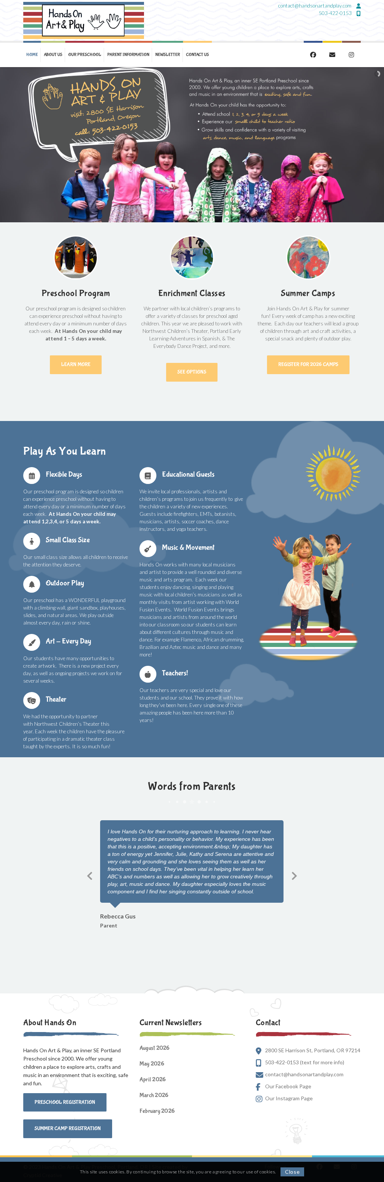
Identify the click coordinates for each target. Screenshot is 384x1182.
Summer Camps (308, 293)
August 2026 (155, 1048)
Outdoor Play (65, 583)
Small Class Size (68, 540)
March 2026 (154, 1095)
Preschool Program (76, 293)
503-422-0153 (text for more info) (304, 1062)
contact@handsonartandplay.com (315, 6)
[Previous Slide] (89, 874)
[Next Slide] (294, 874)
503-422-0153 (336, 13)
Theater (56, 699)
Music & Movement (188, 547)
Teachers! (175, 673)
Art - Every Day (68, 641)
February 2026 (157, 1111)
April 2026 (153, 1079)
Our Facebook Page (288, 1086)
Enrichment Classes (192, 293)
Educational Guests (188, 474)
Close (292, 1172)
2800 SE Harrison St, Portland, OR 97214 (312, 1050)
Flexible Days (64, 474)
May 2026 (152, 1063)
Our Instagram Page (289, 1098)
